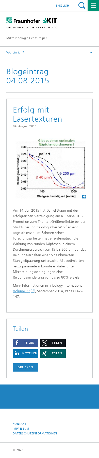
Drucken (25, 367)
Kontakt (19, 424)
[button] (25, 343)
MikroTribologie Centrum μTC (27, 38)
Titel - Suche (82, 5)
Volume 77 (21, 291)
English (63, 5)
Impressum (21, 428)
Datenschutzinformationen (35, 433)
